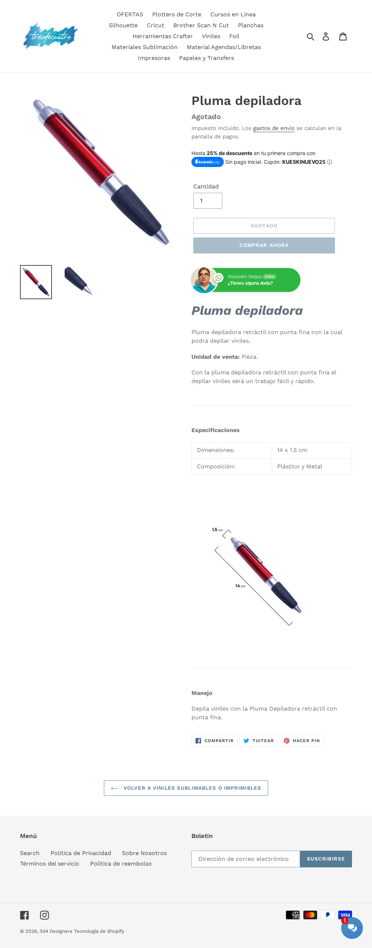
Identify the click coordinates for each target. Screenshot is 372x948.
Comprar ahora (264, 245)
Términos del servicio (49, 863)
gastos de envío (274, 128)
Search (30, 853)
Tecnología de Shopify (99, 931)
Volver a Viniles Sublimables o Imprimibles (191, 788)
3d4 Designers (56, 931)
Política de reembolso (121, 863)
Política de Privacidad (80, 853)
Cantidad (206, 186)
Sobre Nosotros (144, 853)
